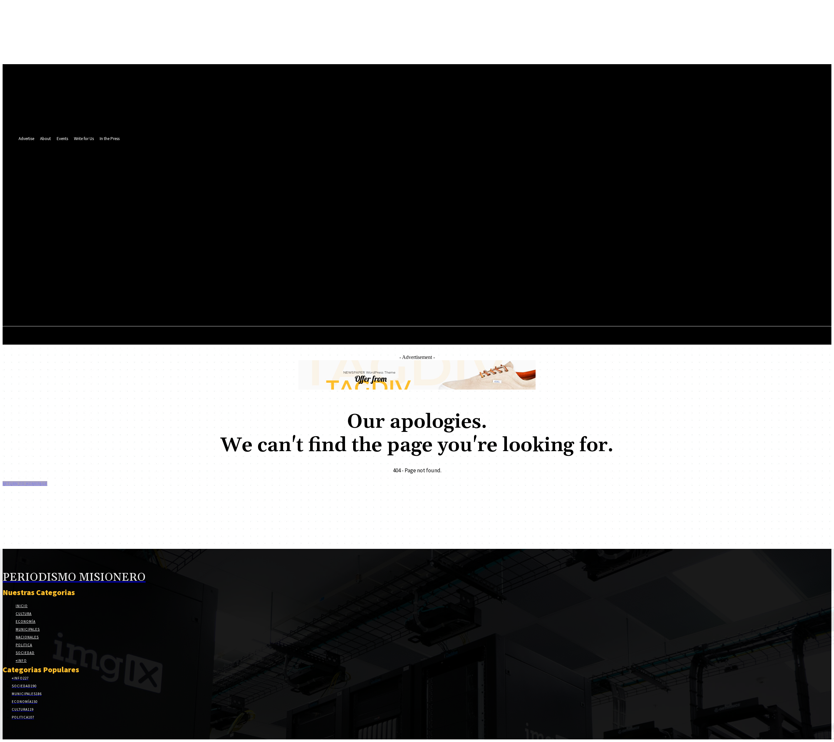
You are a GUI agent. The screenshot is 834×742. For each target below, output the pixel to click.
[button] (706, 235)
